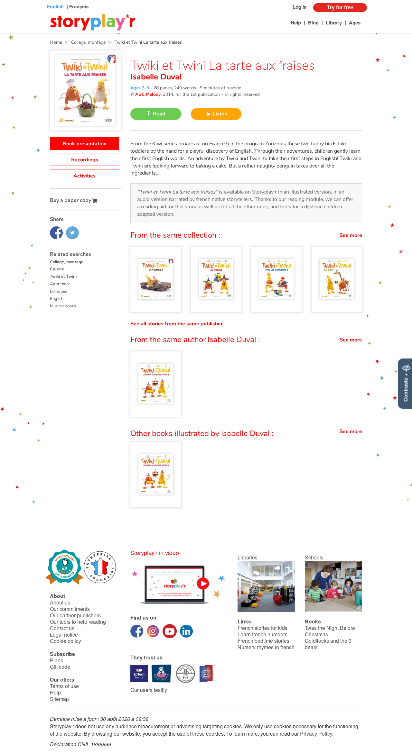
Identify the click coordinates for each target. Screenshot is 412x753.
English (56, 299)
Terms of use (64, 686)
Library (334, 22)
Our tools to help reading (78, 621)
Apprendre (60, 284)
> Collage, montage (84, 42)
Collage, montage (66, 262)
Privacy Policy (316, 733)
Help (296, 22)
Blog (313, 22)
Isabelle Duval (156, 76)
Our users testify (148, 690)
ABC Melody (148, 94)
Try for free (340, 7)
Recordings (84, 159)
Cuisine (57, 269)
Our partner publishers (75, 615)
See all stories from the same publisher (176, 323)
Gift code (60, 666)
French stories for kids (262, 627)
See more (351, 235)
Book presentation (85, 143)
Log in (300, 6)
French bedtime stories (263, 640)
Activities (84, 175)
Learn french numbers (262, 634)
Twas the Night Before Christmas (330, 631)
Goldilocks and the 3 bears (328, 644)
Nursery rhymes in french (266, 647)
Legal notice (64, 634)
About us (60, 602)
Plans (56, 660)
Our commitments (70, 608)
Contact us (62, 628)
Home (56, 42)
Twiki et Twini (63, 276)
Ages (354, 22)
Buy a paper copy (71, 200)
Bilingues (58, 291)
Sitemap (59, 699)
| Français (77, 6)
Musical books (63, 306)
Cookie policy (65, 641)
